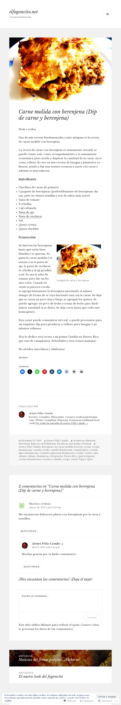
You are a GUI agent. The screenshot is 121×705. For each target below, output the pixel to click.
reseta (74, 459)
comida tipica (80, 450)
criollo (88, 453)
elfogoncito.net (23, 12)
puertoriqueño (86, 456)
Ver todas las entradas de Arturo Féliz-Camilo (61, 423)
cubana (22, 456)
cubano (31, 456)
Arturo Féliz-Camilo (57, 440)
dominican (43, 456)
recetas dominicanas (30, 459)
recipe (66, 459)
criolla (79, 453)
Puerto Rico (70, 456)
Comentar (92, 617)
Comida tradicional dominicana (57, 453)
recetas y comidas (52, 459)
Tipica (82, 459)
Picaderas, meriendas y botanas (74, 443)
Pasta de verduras (30, 216)
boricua (78, 446)
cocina (87, 446)
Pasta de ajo (26, 212)
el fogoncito (56, 456)
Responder (28, 531)
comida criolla (41, 450)
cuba (95, 453)
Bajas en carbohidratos (43, 443)
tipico (90, 459)
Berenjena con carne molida (57, 446)
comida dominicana (61, 450)
